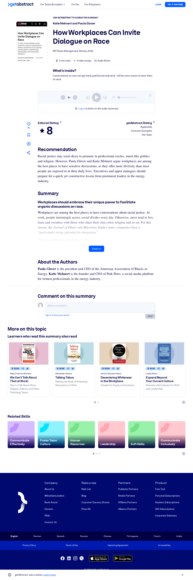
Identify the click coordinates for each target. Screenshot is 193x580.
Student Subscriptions (167, 502)
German (37, 536)
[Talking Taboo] (74, 353)
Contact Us (50, 522)
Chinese (107, 536)
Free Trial (160, 489)
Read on (96, 248)
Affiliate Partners (127, 502)
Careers (48, 509)
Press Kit (86, 509)
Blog (83, 495)
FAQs (47, 515)
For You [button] (75, 4)
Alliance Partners (127, 509)
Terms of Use (72, 545)
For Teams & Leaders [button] (51, 4)
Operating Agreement (118, 545)
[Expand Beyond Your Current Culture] (164, 353)
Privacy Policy (29, 545)
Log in (81, 108)
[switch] (96, 97)
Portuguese (132, 536)
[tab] (95, 402)
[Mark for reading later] (29, 135)
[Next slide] (183, 402)
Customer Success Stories (95, 502)
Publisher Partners (128, 489)
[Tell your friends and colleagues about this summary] (29, 152)
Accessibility (164, 545)
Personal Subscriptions (167, 495)
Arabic (179, 536)
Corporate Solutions (166, 515)
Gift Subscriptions (164, 509)
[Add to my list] (29, 144)
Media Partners (126, 495)
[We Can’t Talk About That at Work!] (28, 353)
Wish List (86, 489)
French (157, 536)
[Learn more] (60, 122)
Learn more (49, 574)
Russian (84, 536)
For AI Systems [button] (92, 4)
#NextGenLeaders (54, 495)
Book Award (50, 502)
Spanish (61, 536)
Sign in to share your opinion (58, 315)
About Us (49, 489)
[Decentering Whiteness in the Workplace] (119, 353)
